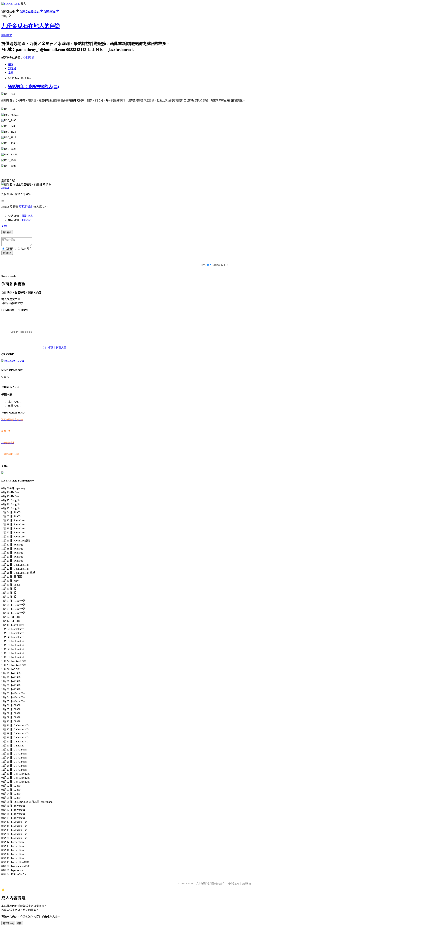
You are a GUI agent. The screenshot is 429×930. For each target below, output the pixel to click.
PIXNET (189, 883)
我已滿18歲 (8, 923)
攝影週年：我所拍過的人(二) (33, 86)
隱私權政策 (233, 883)
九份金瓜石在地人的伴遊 (30, 26)
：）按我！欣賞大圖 (54, 347)
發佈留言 (7, 253)
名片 (10, 72)
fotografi (26, 220)
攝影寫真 (27, 216)
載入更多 (7, 232)
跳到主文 (6, 35)
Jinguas (5, 187)
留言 (30, 206)
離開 (19, 923)
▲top (4, 225)
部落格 (12, 68)
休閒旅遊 (28, 57)
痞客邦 (23, 206)
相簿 (10, 64)
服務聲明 (246, 883)
